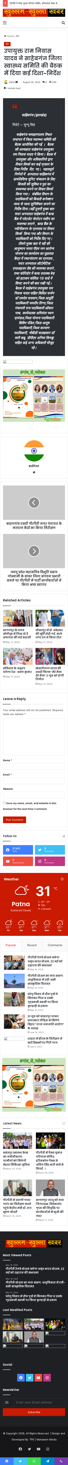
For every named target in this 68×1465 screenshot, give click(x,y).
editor (12, 82)
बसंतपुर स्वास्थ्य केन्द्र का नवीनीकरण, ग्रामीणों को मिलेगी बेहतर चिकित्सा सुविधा (16, 1159)
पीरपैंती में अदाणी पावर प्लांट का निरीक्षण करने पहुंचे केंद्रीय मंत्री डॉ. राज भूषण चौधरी (17, 1206)
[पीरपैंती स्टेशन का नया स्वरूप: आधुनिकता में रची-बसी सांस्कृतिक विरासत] (14, 981)
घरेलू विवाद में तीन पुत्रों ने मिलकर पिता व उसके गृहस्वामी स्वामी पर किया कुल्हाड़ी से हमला (43, 1000)
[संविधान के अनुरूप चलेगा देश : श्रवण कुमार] (17, 656)
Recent (32, 945)
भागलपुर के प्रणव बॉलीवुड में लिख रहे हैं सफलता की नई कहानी (17, 633)
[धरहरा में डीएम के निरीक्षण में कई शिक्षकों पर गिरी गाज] (14, 1044)
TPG (31, 1439)
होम (17, 36)
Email (7, 774)
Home (10, 36)
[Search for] (63, 22)
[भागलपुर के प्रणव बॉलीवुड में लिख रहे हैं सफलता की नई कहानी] (17, 618)
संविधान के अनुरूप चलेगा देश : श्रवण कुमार (17, 670)
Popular (11, 945)
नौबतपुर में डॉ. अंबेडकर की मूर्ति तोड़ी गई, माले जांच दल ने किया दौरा (49, 633)
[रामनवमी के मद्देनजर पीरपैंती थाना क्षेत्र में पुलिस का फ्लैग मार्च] (13, 1324)
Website (8, 788)
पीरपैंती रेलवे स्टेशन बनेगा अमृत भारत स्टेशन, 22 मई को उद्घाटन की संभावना (45, 961)
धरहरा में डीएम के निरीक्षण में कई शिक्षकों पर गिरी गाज (45, 1041)
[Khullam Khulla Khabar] (34, 13)
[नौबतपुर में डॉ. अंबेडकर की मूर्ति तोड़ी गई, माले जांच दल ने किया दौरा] (50, 618)
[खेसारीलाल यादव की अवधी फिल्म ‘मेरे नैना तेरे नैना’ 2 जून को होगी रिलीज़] (50, 656)
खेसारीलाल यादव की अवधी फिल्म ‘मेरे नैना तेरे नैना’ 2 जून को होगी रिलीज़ (50, 673)
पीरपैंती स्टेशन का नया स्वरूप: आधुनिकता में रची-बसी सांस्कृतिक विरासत (45, 980)
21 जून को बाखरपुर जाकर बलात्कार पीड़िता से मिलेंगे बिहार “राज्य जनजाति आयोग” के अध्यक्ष (46, 1022)
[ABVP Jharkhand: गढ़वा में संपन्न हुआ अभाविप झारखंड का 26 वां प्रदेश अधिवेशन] (13, 1349)
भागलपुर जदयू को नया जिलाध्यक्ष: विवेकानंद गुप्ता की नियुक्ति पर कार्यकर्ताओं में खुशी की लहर (50, 1208)
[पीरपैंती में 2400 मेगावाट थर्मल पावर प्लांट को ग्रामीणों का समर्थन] (55, 1337)
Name (7, 760)
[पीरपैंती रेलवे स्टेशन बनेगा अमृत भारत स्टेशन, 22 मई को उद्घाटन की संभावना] (14, 963)
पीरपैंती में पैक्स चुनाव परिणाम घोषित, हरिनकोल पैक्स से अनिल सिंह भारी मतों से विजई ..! (49, 1161)
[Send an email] (16, 82)
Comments (55, 945)
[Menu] (5, 22)
